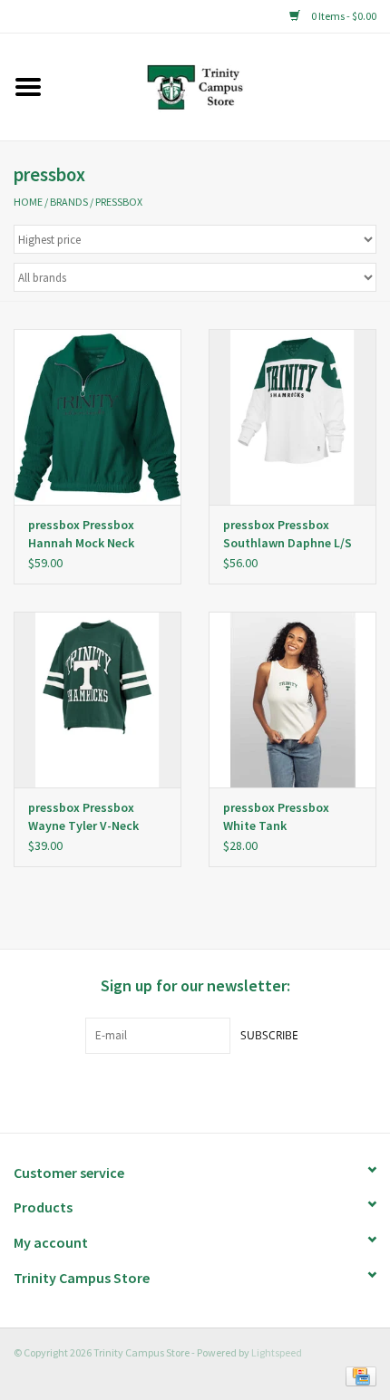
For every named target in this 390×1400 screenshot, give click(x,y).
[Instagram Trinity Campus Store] (226, 1091)
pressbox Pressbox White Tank (276, 816)
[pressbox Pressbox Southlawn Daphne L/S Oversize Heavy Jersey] (292, 417)
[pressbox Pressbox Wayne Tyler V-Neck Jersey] (97, 699)
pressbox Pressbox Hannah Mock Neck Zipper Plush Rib (81, 534)
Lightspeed (276, 1352)
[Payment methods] (357, 1375)
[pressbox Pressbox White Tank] (292, 699)
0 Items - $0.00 (342, 16)
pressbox (118, 201)
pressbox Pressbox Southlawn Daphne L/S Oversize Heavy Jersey (287, 534)
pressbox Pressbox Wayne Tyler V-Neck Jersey (83, 817)
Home (28, 201)
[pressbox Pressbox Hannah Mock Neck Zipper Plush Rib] (97, 417)
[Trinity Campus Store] (223, 85)
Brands (69, 201)
